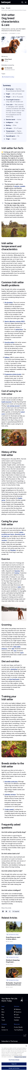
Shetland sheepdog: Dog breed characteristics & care (13, 961)
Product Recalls (18, 1027)
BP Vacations (17, 1012)
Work (2, 1012)
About (3, 1027)
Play (2, 1014)
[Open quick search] (22, 2)
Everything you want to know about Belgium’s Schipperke (13, 938)
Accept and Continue (14, 1068)
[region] (14, 1057)
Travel (3, 1020)
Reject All (14, 1064)
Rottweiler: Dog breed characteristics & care (13, 984)
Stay (2, 1017)
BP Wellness (17, 1009)
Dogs (2, 8)
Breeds (8, 8)
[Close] (26, 1046)
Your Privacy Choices (14, 1059)
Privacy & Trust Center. (20, 1056)
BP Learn (16, 1014)
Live (2, 1009)
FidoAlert (16, 1020)
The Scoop (17, 1017)
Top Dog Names (18, 1030)
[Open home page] (6, 2)
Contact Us (4, 1030)
